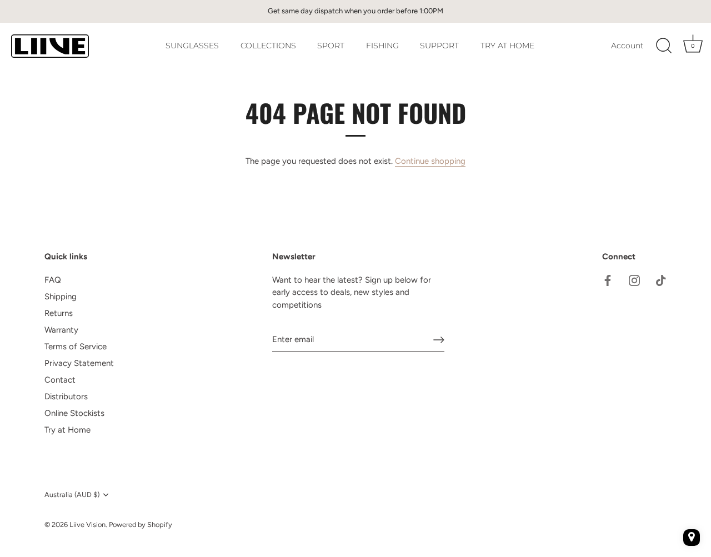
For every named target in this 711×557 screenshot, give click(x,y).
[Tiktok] (661, 280)
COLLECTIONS (268, 46)
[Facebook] (607, 280)
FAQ (52, 280)
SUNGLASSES (192, 46)
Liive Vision (87, 524)
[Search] (664, 46)
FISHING (382, 46)
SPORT (330, 46)
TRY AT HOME (507, 46)
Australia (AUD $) (71, 494)
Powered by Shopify (140, 524)
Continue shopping (430, 161)
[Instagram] (634, 280)
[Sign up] (438, 339)
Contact (60, 380)
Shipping (60, 297)
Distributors (66, 397)
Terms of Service (75, 347)
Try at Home (67, 430)
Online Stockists (74, 413)
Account (627, 46)
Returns (58, 313)
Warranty (61, 330)
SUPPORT (439, 46)
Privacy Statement (79, 363)
